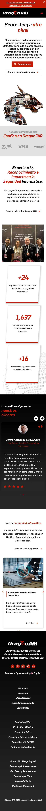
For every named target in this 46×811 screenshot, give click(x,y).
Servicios (23, 688)
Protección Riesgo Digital (23, 762)
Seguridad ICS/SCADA (23, 742)
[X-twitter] (12, 666)
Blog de (23, 523)
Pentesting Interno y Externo (23, 737)
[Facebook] (28, 666)
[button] (42, 13)
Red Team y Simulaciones (23, 771)
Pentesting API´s (23, 732)
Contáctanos (23, 708)
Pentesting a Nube (23, 776)
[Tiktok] (23, 666)
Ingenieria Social (23, 781)
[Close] (44, 2)
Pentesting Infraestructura (23, 766)
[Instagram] (18, 666)
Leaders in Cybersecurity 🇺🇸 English (23, 673)
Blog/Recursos (23, 698)
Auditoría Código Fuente (23, 747)
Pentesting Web (23, 722)
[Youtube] (33, 666)
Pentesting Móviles (23, 727)
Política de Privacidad (23, 786)
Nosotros (23, 693)
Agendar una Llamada (23, 703)
